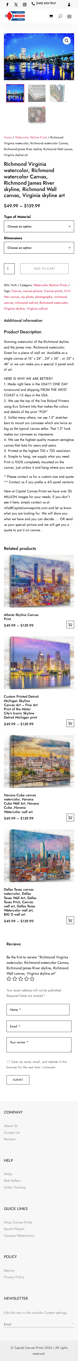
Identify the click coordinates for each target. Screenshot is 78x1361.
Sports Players (14, 1228)
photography (43, 297)
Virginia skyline (14, 308)
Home (8, 137)
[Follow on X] (16, 4)
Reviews (9, 1139)
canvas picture (32, 291)
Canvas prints (53, 291)
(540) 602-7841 (46, 3)
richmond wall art (26, 302)
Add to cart (44, 268)
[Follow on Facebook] (7, 4)
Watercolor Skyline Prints (31, 137)
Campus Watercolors (19, 1235)
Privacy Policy (14, 1277)
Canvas (16, 291)
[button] (67, 41)
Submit (18, 1080)
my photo (27, 297)
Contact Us (12, 1132)
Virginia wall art (37, 308)
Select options (70, 624)
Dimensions (13, 238)
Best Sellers (12, 1180)
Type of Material (17, 216)
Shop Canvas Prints (18, 1222)
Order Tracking (15, 1187)
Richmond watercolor (53, 302)
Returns (9, 1270)
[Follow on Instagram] (24, 4)
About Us (10, 1125)
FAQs (8, 1174)
